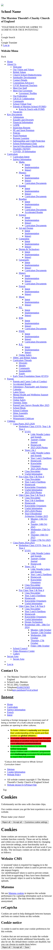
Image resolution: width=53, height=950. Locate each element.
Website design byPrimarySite (22, 785)
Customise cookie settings (36, 822)
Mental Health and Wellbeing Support (30, 394)
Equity (22, 373)
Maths (22, 162)
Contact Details (20, 80)
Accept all (17, 822)
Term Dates (18, 416)
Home (10, 61)
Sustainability (25, 371)
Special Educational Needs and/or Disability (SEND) (28, 147)
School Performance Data (25, 143)
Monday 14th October (41, 630)
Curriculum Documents (36, 183)
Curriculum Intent (21, 157)
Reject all (6, 822)
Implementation (32, 167)
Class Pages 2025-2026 (24, 423)
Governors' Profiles (28, 93)
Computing (24, 238)
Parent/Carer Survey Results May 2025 (31, 405)
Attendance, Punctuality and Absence (30, 386)
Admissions (18, 117)
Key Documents (14, 114)
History (22, 273)
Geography (24, 260)
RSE (21, 318)
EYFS (28, 431)
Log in (6, 45)
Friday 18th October (40, 646)
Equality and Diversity (23, 120)
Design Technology (34, 622)
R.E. (21, 344)
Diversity (23, 363)
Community (18, 101)
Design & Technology (29, 249)
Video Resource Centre (24, 651)
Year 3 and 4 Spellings (35, 482)
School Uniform (20, 410)
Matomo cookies (16, 893)
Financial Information (23, 122)
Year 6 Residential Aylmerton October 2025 (36, 515)
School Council (20, 648)
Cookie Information (16, 772)
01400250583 (23, 687)
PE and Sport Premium (23, 130)
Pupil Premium (20, 135)
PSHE (22, 331)
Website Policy (14, 774)
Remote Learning (21, 138)
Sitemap (11, 769)
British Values (19, 72)
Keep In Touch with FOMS (32, 109)
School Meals (19, 408)
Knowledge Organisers (36, 464)
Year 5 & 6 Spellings (34, 500)
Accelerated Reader (34, 212)
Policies (16, 133)
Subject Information (22, 159)
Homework (36, 445)
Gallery (16, 653)
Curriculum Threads (22, 360)
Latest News (19, 392)
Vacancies (17, 112)
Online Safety (25, 355)
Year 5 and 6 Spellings (35, 611)
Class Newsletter (32, 471)
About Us (11, 64)
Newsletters (18, 397)
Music (22, 297)
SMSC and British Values (25, 357)
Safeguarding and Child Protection (29, 141)
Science (22, 215)
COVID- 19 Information (24, 151)
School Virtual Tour (22, 104)
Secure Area (12, 656)
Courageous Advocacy (23, 83)
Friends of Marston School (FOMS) (29, 106)
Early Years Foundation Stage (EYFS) (30, 376)
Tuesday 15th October (41, 632)
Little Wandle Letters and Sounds (40, 435)
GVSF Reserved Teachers (25, 85)
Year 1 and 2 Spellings (41, 458)
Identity (22, 365)
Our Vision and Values (23, 69)
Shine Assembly (20, 413)
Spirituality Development (24, 77)
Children (11, 421)
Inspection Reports (21, 127)
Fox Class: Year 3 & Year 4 (31, 476)
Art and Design (26, 228)
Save (27, 947)
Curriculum (12, 154)
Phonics (22, 172)
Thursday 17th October (37, 641)
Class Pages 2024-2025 (24, 542)
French (22, 286)
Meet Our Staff (20, 88)
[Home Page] (2, 5)
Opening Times (20, 402)
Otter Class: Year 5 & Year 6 (32, 495)
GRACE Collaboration (23, 98)
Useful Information (33, 474)
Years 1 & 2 (30, 450)
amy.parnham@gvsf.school (25, 690)
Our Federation (20, 96)
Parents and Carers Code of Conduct (30, 381)
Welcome (17, 67)
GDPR (16, 125)
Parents (10, 379)
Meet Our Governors (22, 90)
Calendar (17, 389)
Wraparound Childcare (23, 418)
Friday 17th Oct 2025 (41, 540)
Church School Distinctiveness (27, 75)
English (22, 186)
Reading (23, 199)
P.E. (21, 307)
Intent (27, 164)
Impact (28, 170)
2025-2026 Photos (39, 447)
